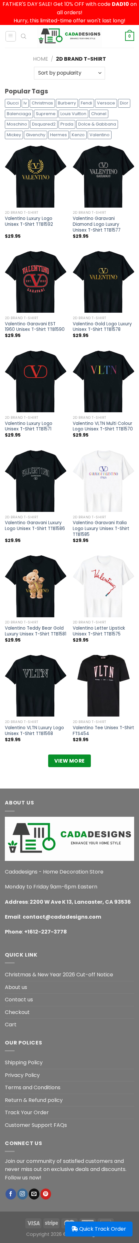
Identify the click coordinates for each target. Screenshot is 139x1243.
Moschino (17, 124)
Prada (66, 124)
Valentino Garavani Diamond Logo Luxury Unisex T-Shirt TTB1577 (97, 224)
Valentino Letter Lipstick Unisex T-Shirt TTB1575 (99, 631)
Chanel (98, 113)
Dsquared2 (44, 124)
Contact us (19, 999)
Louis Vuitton (73, 113)
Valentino (100, 135)
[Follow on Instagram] (22, 1194)
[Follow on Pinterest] (45, 1194)
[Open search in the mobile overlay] (23, 36)
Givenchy (35, 135)
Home (40, 59)
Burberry (67, 103)
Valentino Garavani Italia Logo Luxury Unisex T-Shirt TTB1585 (101, 528)
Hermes (58, 135)
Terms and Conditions (32, 1087)
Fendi (86, 103)
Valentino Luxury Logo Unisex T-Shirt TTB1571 (28, 426)
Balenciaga (19, 113)
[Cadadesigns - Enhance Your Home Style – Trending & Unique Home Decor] (69, 36)
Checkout (17, 1012)
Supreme (46, 113)
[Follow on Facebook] (10, 1194)
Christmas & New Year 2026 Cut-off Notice (59, 974)
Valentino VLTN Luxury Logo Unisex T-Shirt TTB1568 (34, 730)
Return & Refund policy (34, 1100)
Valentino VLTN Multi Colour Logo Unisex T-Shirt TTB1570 (103, 426)
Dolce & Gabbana (97, 124)
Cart (10, 1024)
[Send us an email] (34, 1194)
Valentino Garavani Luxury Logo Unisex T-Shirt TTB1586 (35, 525)
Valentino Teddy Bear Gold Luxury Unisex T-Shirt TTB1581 (35, 631)
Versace (106, 103)
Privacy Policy (22, 1075)
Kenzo (78, 135)
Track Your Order (27, 1112)
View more (69, 760)
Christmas (42, 103)
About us (16, 987)
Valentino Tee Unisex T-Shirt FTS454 (103, 730)
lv (25, 103)
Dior (124, 103)
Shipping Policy (24, 1062)
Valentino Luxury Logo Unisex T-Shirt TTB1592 (29, 221)
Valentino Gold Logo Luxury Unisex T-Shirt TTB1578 (102, 326)
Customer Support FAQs (36, 1125)
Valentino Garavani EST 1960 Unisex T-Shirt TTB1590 (35, 326)
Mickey (14, 135)
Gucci (13, 103)
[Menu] (10, 36)
